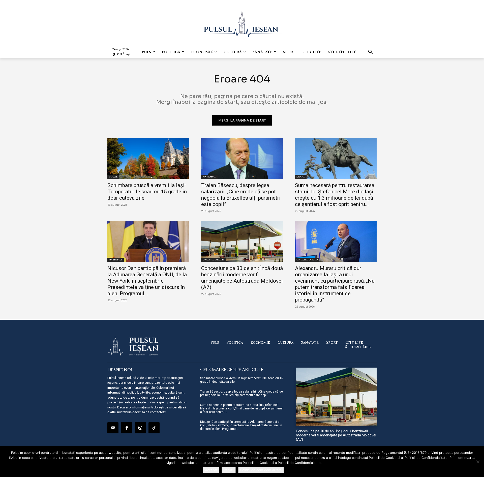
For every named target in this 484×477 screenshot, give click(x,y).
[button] (371, 52)
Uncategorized (213, 259)
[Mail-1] (112, 427)
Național (209, 176)
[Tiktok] (154, 427)
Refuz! (229, 470)
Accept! (211, 470)
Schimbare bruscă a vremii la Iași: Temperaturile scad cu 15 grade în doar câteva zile (147, 191)
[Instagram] (140, 427)
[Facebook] (126, 427)
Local (113, 176)
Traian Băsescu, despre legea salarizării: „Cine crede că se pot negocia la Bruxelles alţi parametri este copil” (241, 194)
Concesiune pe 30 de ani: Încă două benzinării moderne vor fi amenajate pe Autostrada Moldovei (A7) (242, 277)
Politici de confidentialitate (261, 470)
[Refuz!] (477, 461)
